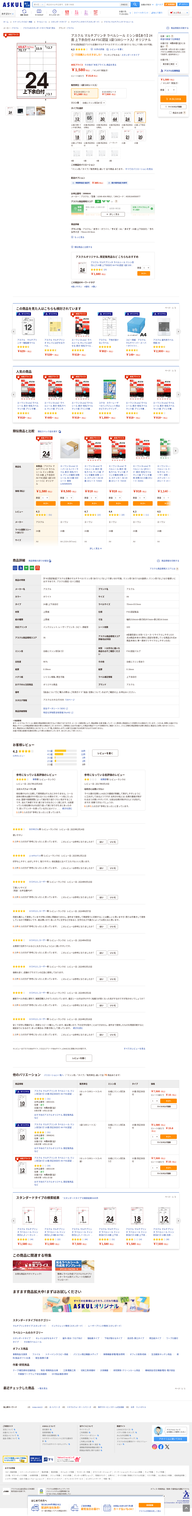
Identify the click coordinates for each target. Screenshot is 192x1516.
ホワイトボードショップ (102, 1472)
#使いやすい (76, 287)
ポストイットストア (54, 1479)
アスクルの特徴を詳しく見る (150, 1511)
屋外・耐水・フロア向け (72, 1338)
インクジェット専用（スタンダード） (67, 1326)
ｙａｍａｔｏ (35, 855)
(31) (50, 515)
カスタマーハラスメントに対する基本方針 (57, 1440)
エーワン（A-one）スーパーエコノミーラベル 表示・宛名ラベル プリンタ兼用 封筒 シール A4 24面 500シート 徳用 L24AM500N (70, 475)
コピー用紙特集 (11, 1472)
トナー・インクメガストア (29, 1472)
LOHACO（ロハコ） (124, 1430)
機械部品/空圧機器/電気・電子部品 (160, 1370)
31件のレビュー (19, 756)
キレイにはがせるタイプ (46, 1338)
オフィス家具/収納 (138, 1354)
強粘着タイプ (93, 1338)
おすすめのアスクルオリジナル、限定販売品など (54, 1116)
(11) (147, 515)
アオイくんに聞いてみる (170, 1439)
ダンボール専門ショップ (83, 1476)
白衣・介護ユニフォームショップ (32, 1479)
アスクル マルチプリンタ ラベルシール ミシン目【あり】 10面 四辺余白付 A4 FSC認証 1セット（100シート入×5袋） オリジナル (54, 1092)
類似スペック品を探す (48, 431)
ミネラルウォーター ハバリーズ (79, 1407)
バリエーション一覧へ (54, 1075)
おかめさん (34, 829)
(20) (123, 515)
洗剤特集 (44, 1476)
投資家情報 (46, 1433)
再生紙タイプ (155, 1338)
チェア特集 (149, 1472)
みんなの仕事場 (123, 1436)
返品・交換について (10, 1439)
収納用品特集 (179, 1476)
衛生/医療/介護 (41, 1358)
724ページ (70, 700)
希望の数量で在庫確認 (170, 39)
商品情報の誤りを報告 (38, 561)
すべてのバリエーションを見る (139, 169)
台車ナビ (111, 1476)
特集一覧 (107, 1479)
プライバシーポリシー (88, 1436)
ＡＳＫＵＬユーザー (38, 882)
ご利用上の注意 (85, 1442)
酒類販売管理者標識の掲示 (90, 1448)
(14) (140, 1239)
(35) (48, 1165)
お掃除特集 (34, 1476)
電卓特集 (45, 1472)
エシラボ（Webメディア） (126, 1439)
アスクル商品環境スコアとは (162, 568)
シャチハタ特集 (11, 1479)
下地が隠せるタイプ (113, 1338)
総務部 (104, 779)
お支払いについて (9, 1436)
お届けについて (9, 1433)
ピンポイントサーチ (93, 1479)
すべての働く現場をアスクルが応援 (131, 1476)
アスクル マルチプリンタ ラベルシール (118, 22)
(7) (171, 515)
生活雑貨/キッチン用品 (161, 1354)
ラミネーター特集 (83, 1472)
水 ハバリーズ (54, 1407)
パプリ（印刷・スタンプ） (126, 1433)
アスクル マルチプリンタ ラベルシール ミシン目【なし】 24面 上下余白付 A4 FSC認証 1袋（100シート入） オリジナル (112, 264)
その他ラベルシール (33, 1342)
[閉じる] (164, 1496)
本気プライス (13, 35)
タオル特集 (67, 1476)
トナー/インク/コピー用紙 (22, 22)
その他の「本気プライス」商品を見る (100, 65)
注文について (8, 1430)
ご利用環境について (87, 1439)
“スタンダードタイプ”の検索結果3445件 (80, 1198)
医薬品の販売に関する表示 (90, 1450)
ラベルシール (42, 22)
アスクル (15, 28)
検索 (135, 4)
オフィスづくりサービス (74, 1479)
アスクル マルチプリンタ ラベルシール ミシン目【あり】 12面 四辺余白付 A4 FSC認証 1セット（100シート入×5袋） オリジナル (54, 1159)
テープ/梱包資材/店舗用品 (24, 1370)
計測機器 (104, 1370)
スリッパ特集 (55, 1476)
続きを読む (67, 808)
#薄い (94, 287)
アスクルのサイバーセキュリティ (55, 1444)
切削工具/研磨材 (88, 1370)
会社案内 (45, 1430)
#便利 (86, 287)
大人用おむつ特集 (165, 1476)
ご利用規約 (84, 1433)
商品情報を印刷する (179, 28)
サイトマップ (85, 1430)
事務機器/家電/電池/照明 (114, 1354)
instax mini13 (37, 1407)
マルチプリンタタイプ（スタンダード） (85, 22)
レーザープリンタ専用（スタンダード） (105, 1326)
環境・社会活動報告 (49, 1436)
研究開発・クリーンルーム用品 (126, 1370)
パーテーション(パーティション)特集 (128, 1472)
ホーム (5, 22)
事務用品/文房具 (20, 1354)
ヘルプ (160, 5)
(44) (31, 1239)
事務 (35, 779)
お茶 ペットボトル (138, 1407)
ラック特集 (160, 1472)
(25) (105, 269)
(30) (167, 1239)
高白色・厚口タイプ (135, 1338)
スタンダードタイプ (58, 22)
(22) (58, 1239)
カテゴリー (6, 14)
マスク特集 (151, 1476)
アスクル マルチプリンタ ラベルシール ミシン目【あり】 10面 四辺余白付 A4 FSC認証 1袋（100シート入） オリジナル (54, 1126)
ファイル (36, 1354)
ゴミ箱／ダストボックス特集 (16, 1476)
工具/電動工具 (69, 1370)
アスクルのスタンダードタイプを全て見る (39, 28)
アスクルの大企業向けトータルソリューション (132, 1443)
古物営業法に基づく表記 (89, 1445)
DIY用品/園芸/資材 (60, 1374)
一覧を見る (43, 1388)
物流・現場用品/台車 (49, 1370)
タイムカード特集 (67, 1472)
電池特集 (54, 1472)
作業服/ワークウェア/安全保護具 (32, 1374)
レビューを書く (117, 49)
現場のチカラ (100, 1476)
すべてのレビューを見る (134, 1049)
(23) (99, 515)
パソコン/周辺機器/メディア (85, 1354)
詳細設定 (124, 4)
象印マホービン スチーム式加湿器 (111, 1407)
